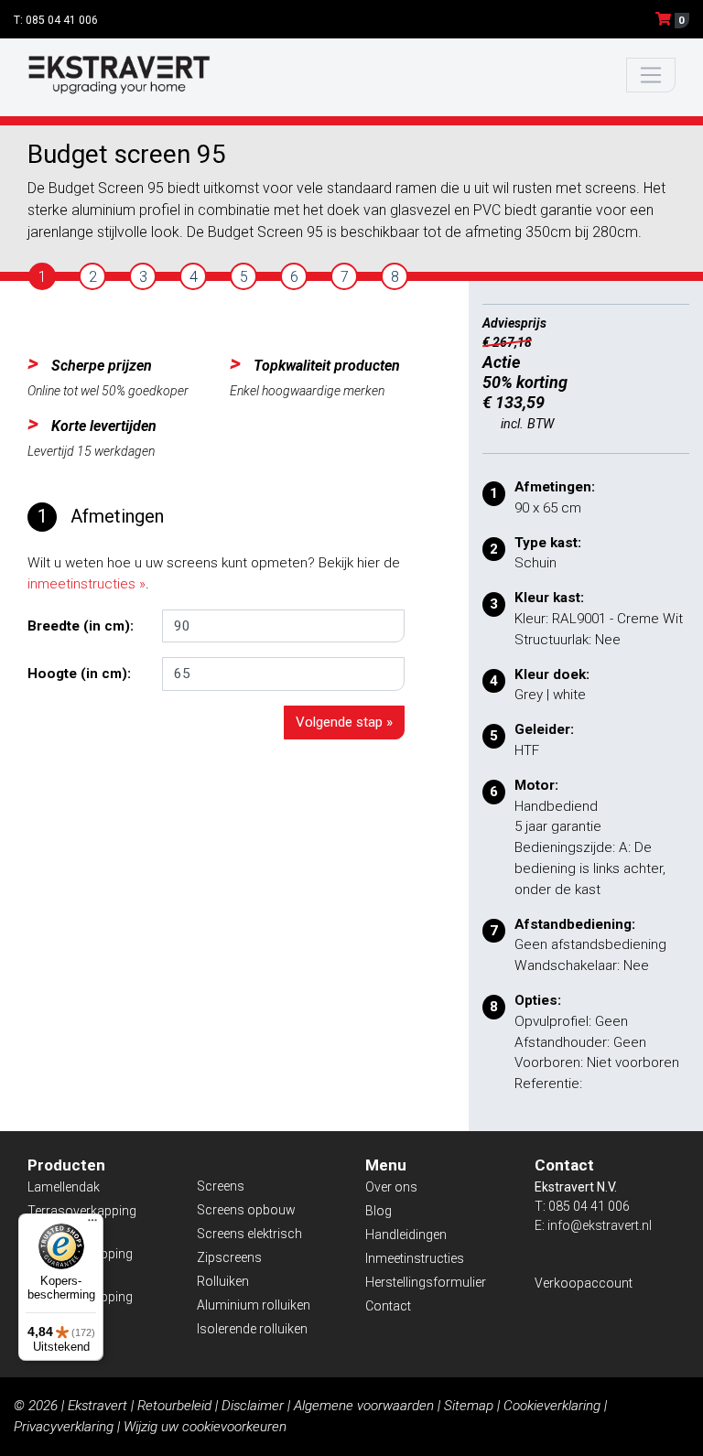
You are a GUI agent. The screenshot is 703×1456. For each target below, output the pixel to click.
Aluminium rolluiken (253, 1305)
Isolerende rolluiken (252, 1328)
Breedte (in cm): (80, 626)
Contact (388, 1306)
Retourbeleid (174, 1405)
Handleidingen (406, 1234)
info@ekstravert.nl (599, 1225)
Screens (220, 1186)
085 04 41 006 (589, 1206)
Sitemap (468, 1405)
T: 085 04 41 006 (56, 20)
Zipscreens (229, 1257)
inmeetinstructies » (86, 584)
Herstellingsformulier (425, 1282)
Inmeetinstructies (414, 1258)
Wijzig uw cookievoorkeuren (205, 1426)
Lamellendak (63, 1187)
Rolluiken (223, 1281)
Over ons (391, 1187)
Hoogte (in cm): (79, 673)
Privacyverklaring (64, 1426)
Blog (378, 1210)
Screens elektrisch (249, 1233)
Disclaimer (253, 1405)
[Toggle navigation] (651, 75)
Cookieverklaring (551, 1405)
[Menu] (92, 1224)
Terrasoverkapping (81, 1210)
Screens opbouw (246, 1210)
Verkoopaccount (584, 1283)
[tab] (42, 276)
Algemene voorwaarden (364, 1405)
